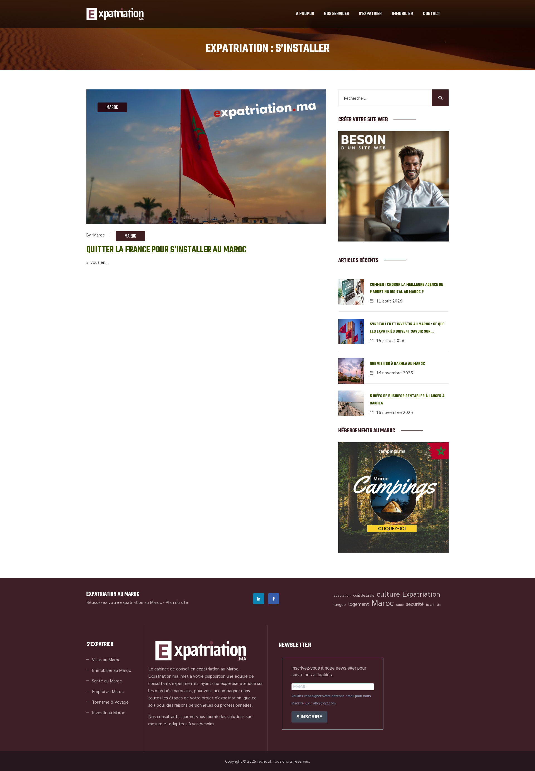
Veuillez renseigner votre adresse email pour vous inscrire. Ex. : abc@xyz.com (331, 699)
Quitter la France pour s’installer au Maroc (166, 250)
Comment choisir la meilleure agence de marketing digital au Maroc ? (406, 288)
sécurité (415, 604)
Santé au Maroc (107, 681)
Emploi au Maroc (108, 691)
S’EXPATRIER (370, 14)
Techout (264, 760)
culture (388, 593)
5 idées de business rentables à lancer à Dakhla (407, 400)
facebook (273, 598)
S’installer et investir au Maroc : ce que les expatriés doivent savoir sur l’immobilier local (407, 328)
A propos (305, 14)
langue (340, 604)
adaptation (342, 595)
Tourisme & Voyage (110, 702)
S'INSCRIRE (309, 716)
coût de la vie (363, 595)
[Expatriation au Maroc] (115, 14)
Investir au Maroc (108, 712)
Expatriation (421, 593)
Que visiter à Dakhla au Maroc (397, 364)
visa (439, 604)
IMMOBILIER (402, 14)
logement (358, 604)
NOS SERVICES (336, 14)
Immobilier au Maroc (111, 670)
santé (399, 604)
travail (430, 604)
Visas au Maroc (106, 659)
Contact (431, 14)
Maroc (112, 108)
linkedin (258, 598)
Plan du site (177, 602)
